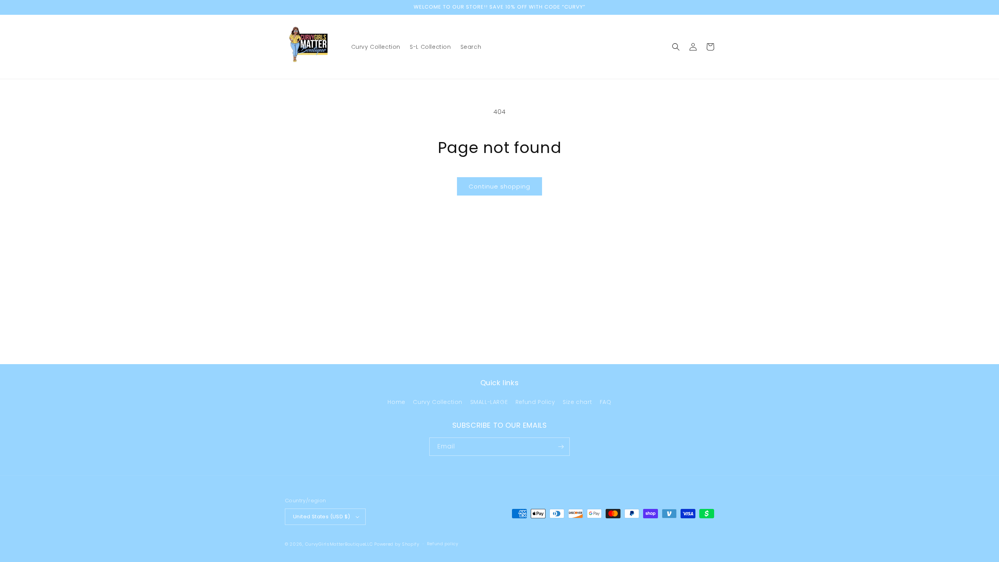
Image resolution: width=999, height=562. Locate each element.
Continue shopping (499, 186)
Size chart (577, 402)
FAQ (605, 402)
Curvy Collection (437, 402)
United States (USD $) (321, 516)
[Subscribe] (560, 447)
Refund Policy (535, 402)
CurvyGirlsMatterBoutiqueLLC (339, 544)
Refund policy (443, 544)
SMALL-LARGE (489, 402)
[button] (675, 46)
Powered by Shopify (397, 544)
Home (396, 402)
